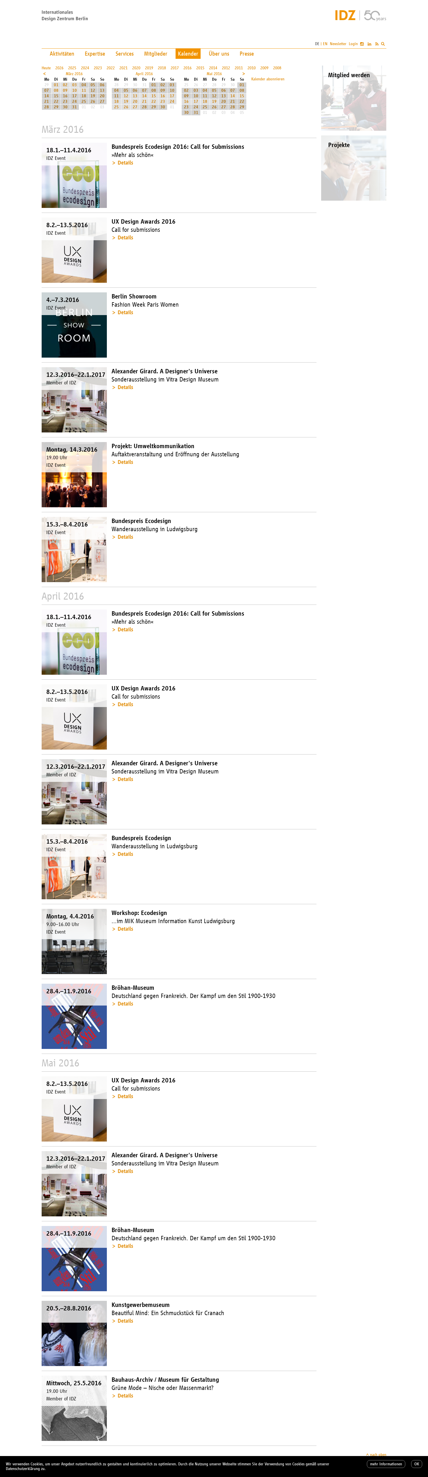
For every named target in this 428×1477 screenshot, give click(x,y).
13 (102, 90)
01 (56, 85)
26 (93, 101)
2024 (85, 68)
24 (74, 101)
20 (102, 96)
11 (84, 90)
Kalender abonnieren (267, 79)
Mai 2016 (214, 74)
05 (93, 85)
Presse (247, 53)
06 (102, 85)
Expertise (95, 53)
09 (65, 90)
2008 (277, 68)
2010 (251, 68)
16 (65, 96)
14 (46, 96)
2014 (213, 68)
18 (84, 96)
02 (65, 85)
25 (84, 101)
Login (353, 44)
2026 (59, 68)
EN (325, 44)
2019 (149, 68)
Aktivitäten (62, 53)
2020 (136, 68)
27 (102, 101)
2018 (162, 68)
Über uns (219, 53)
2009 (264, 68)
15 (56, 96)
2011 (239, 68)
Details (125, 163)
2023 (98, 68)
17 (74, 96)
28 (46, 107)
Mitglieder (155, 53)
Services (125, 53)
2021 (123, 68)
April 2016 (144, 74)
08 (56, 90)
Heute (46, 68)
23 (65, 101)
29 (56, 107)
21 (46, 101)
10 (74, 90)
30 (65, 107)
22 (56, 101)
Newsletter (338, 44)
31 (74, 107)
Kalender (188, 53)
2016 (187, 68)
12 (93, 90)
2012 (226, 68)
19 (93, 96)
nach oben (378, 1455)
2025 (72, 68)
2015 (200, 68)
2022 (111, 68)
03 (74, 85)
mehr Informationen (386, 1464)
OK (416, 1464)
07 (46, 90)
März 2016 (74, 74)
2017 (175, 68)
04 (84, 85)
